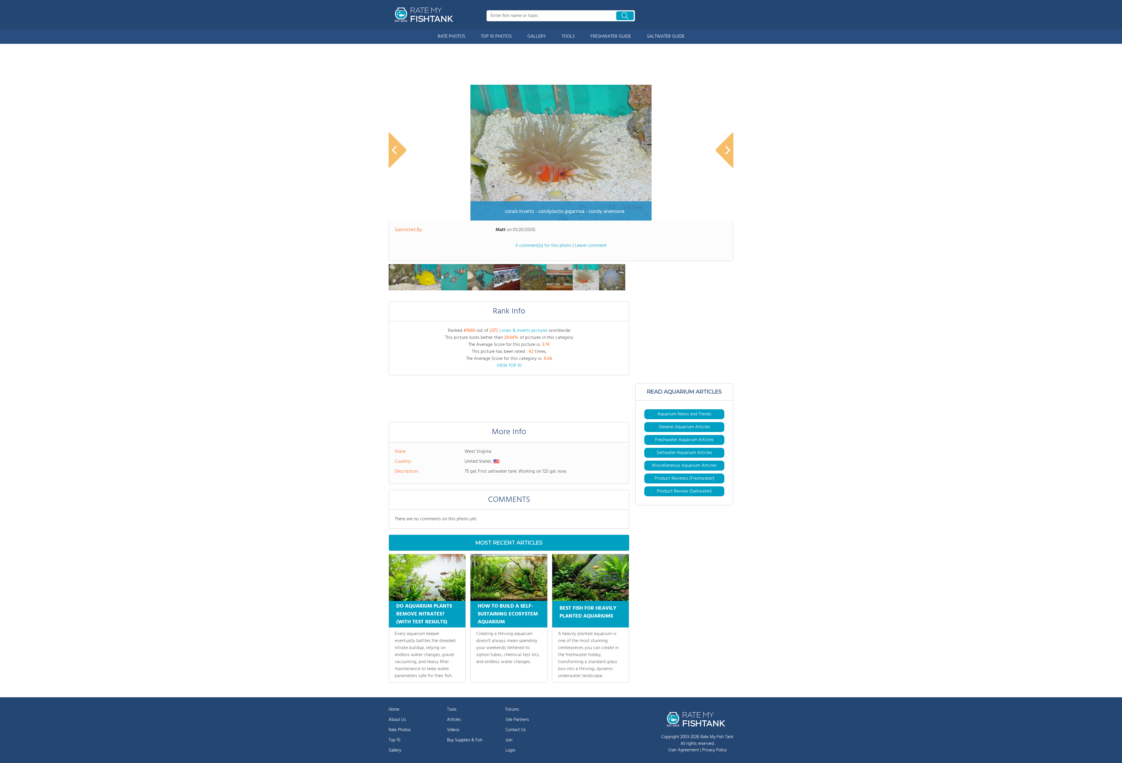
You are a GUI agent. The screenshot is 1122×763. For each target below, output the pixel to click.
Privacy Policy (714, 750)
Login (510, 750)
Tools (451, 709)
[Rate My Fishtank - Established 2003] (425, 14)
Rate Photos (400, 729)
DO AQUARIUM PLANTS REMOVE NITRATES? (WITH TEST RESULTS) (424, 614)
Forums (512, 709)
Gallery (395, 750)
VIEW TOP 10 (509, 366)
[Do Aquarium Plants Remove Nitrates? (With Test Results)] (427, 577)
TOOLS (568, 36)
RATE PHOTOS (451, 36)
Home (394, 709)
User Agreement (683, 750)
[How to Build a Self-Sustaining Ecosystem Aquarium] (508, 577)
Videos (453, 729)
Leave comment (591, 245)
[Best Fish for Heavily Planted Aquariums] (590, 577)
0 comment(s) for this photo (543, 245)
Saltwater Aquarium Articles (684, 453)
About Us (397, 719)
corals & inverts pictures (523, 330)
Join (508, 740)
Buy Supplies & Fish (464, 740)
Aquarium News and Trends (684, 414)
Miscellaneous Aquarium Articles (684, 465)
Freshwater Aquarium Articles (684, 440)
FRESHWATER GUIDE (611, 36)
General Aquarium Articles (684, 427)
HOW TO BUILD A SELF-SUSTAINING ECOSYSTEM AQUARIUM (508, 614)
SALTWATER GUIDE (666, 36)
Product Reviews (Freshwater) (684, 478)
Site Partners (517, 719)
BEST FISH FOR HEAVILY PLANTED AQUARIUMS (588, 612)
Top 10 (394, 740)
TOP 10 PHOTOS (496, 36)
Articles (454, 719)
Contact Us (515, 729)
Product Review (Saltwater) (684, 491)
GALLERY (536, 36)
